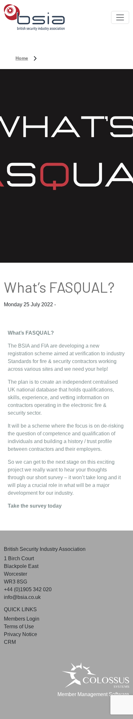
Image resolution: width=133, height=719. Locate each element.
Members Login (21, 619)
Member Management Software (93, 694)
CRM (10, 642)
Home (21, 58)
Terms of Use (19, 626)
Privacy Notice (20, 634)
